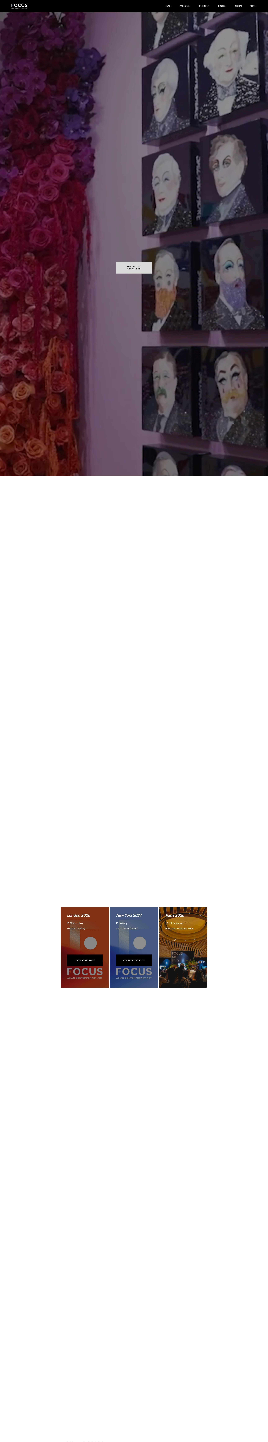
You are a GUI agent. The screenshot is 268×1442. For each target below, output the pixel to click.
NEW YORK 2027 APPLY (134, 960)
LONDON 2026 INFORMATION (134, 267)
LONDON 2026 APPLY (85, 960)
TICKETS (238, 6)
